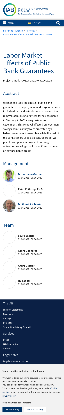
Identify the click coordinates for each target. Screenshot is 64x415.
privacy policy (9, 396)
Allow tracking (12, 409)
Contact (7, 348)
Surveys (7, 318)
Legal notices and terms (15, 361)
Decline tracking (35, 409)
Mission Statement (13, 309)
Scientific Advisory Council (17, 327)
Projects (7, 322)
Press (6, 339)
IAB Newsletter (10, 344)
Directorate (9, 314)
